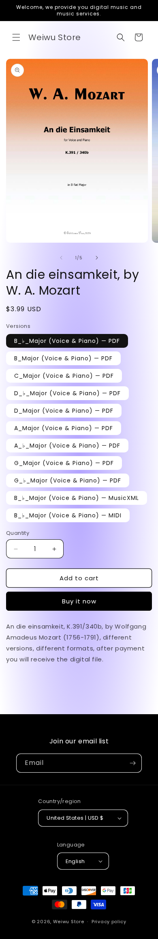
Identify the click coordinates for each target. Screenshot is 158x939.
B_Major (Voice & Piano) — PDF (63, 358)
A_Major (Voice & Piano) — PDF (63, 428)
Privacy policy (109, 921)
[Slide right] (97, 258)
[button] (16, 37)
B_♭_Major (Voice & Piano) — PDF (67, 341)
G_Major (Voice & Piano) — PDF (64, 463)
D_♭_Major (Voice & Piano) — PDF (67, 393)
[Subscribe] (132, 763)
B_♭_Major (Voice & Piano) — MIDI (68, 515)
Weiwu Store (68, 921)
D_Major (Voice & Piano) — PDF (63, 411)
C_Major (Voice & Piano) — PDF (64, 376)
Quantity (17, 533)
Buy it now (79, 601)
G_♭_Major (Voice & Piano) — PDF (67, 480)
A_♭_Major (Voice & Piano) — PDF (67, 446)
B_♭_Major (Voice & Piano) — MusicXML (76, 498)
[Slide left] (61, 258)
